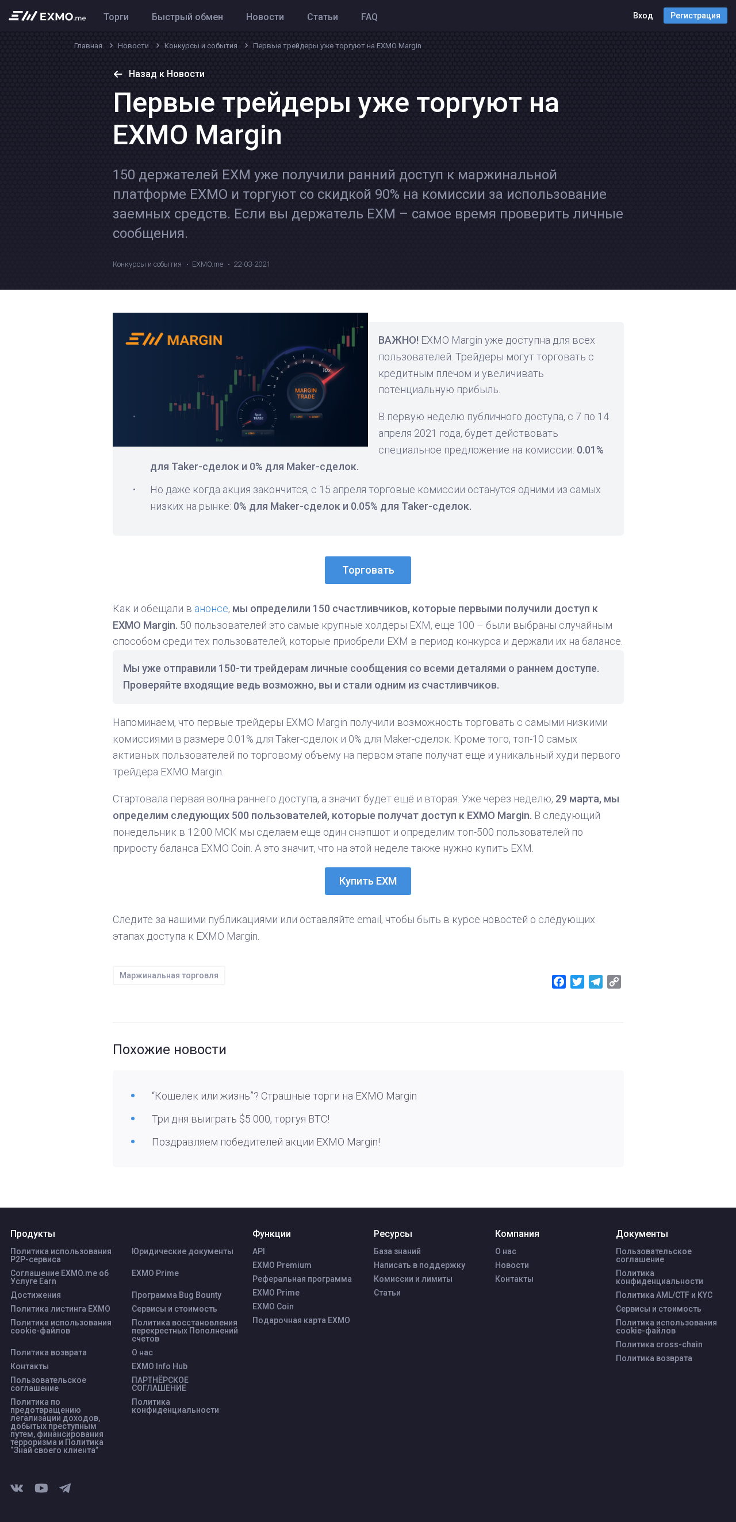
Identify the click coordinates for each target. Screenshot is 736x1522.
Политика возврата (48, 1352)
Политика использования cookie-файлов (61, 1327)
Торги (116, 16)
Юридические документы (182, 1251)
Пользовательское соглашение (48, 1384)
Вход (643, 15)
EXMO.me (207, 264)
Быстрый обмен (187, 16)
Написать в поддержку (419, 1265)
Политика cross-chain (659, 1344)
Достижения (35, 1295)
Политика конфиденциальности (175, 1406)
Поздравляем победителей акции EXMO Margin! (266, 1142)
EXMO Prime (155, 1273)
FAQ (369, 16)
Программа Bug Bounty (176, 1295)
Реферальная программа (302, 1279)
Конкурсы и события (147, 264)
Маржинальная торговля (169, 975)
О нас (142, 1352)
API (258, 1251)
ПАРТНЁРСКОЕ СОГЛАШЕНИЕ (160, 1384)
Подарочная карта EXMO (301, 1320)
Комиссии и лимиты (413, 1279)
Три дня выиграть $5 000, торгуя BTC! (240, 1119)
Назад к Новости (167, 73)
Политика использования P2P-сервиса (61, 1255)
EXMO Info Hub (159, 1366)
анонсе (211, 608)
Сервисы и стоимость (174, 1309)
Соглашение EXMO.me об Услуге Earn (59, 1277)
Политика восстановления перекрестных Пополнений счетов (185, 1331)
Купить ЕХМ (368, 881)
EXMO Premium (282, 1265)
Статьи (322, 16)
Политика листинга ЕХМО (60, 1309)
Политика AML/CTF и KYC (664, 1295)
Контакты (29, 1366)
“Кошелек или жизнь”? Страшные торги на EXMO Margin (284, 1096)
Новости (265, 16)
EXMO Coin (273, 1306)
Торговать (368, 570)
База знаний (397, 1251)
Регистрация (695, 15)
